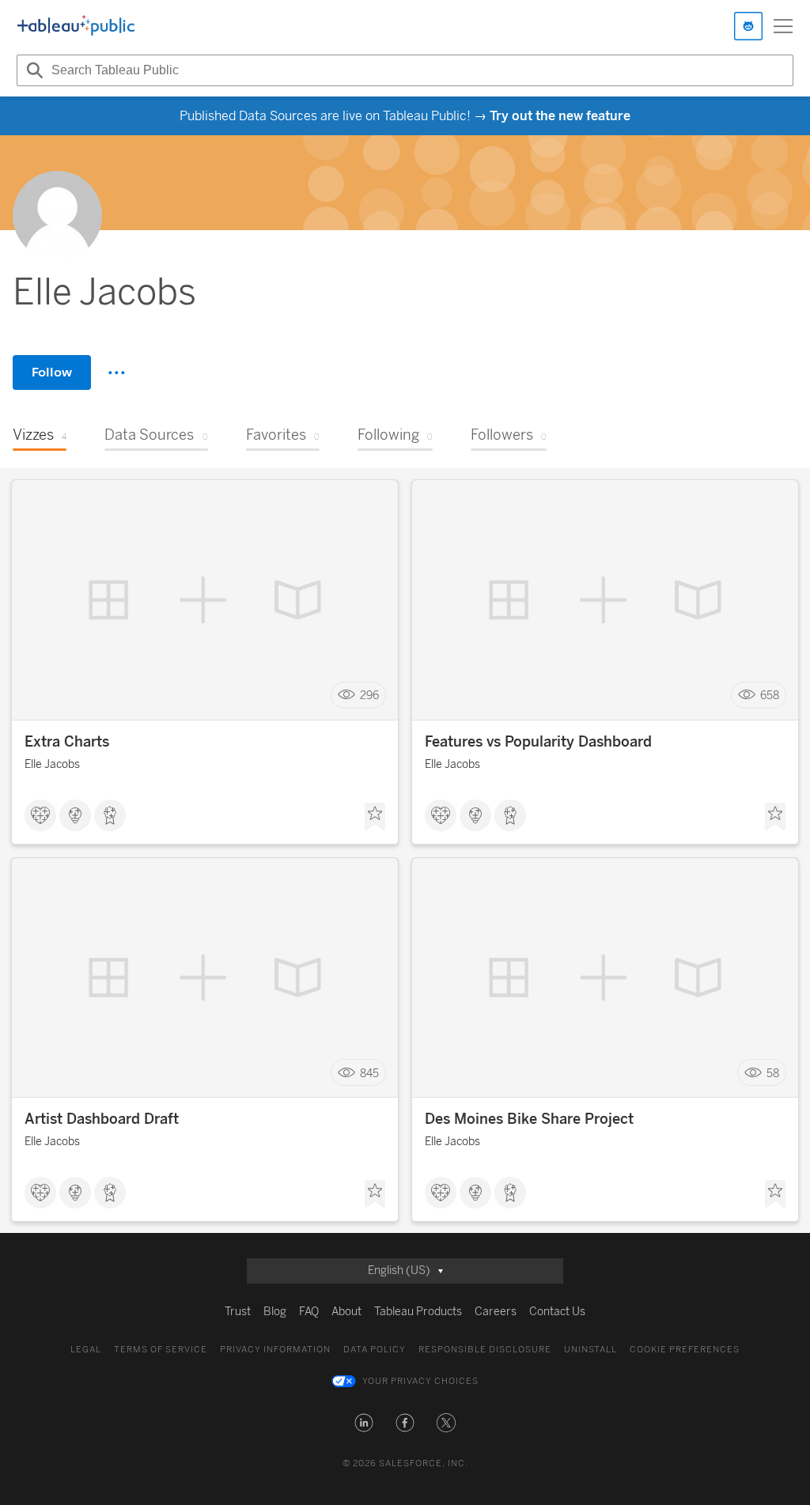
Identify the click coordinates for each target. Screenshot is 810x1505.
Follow (52, 372)
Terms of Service (160, 1349)
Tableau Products (418, 1311)
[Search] (32, 70)
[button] (364, 1422)
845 (369, 1073)
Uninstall (590, 1349)
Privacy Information (275, 1349)
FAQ (309, 1311)
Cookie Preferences (685, 1349)
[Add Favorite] (375, 817)
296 (369, 695)
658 (769, 695)
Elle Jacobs (52, 764)
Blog (274, 1311)
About (346, 1311)
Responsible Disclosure (484, 1349)
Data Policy (374, 1349)
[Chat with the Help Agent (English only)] (748, 26)
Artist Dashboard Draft (102, 1119)
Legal (85, 1349)
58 (772, 1073)
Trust (238, 1311)
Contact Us (557, 1311)
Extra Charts (67, 742)
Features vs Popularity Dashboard (538, 742)
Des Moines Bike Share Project (529, 1119)
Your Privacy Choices (420, 1381)
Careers (496, 1311)
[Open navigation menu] (783, 26)
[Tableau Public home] (75, 26)
